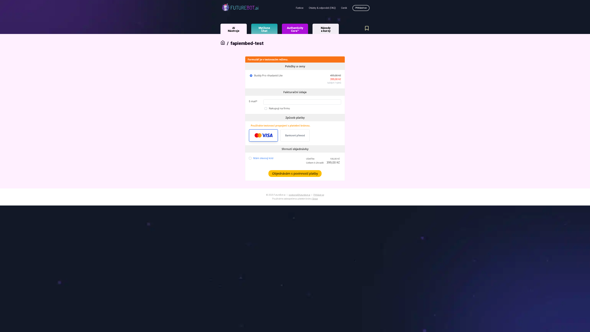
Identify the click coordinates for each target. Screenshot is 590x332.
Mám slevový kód (263, 158)
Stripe (315, 199)
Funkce (299, 7)
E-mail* (253, 101)
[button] (263, 135)
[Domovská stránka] (222, 43)
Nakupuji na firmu (279, 108)
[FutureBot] (239, 8)
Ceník (344, 7)
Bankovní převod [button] (295, 135)
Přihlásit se (318, 195)
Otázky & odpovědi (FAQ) (322, 7)
